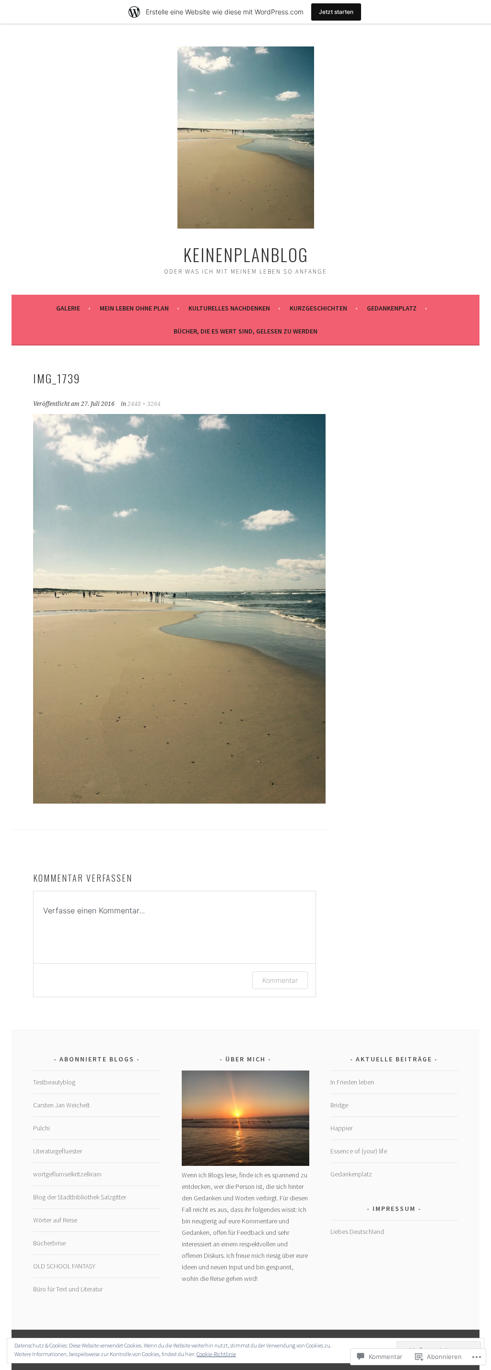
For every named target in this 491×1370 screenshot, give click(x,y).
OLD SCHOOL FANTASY (64, 1266)
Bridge (339, 1105)
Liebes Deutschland (357, 1231)
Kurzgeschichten (318, 308)
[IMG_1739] (179, 801)
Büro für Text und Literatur (68, 1289)
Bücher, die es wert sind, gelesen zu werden (245, 331)
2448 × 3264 (144, 404)
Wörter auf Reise (55, 1220)
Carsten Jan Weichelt (61, 1105)
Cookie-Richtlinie (216, 1354)
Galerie (68, 308)
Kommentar (280, 980)
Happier (341, 1128)
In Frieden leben (352, 1082)
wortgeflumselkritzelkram (67, 1174)
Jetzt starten (336, 11)
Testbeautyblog (54, 1082)
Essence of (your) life (358, 1151)
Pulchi (41, 1128)
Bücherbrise (49, 1243)
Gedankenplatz (392, 308)
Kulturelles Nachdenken (229, 308)
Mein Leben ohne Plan (134, 308)
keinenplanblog (245, 254)
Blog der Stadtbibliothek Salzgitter (79, 1197)
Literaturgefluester (57, 1151)
